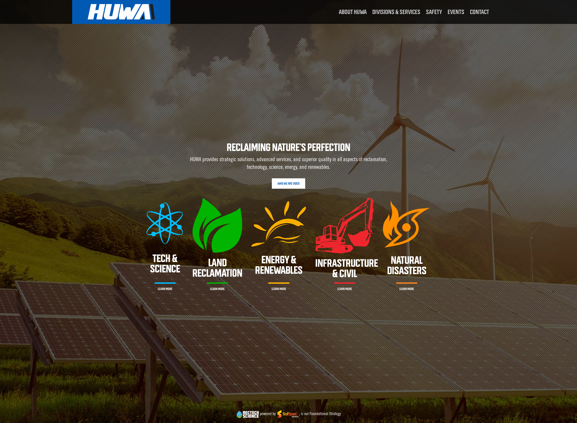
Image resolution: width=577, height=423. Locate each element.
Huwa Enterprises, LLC (121, 12)
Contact (479, 12)
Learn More (165, 289)
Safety (434, 12)
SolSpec (288, 414)
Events (456, 12)
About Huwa (353, 12)
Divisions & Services (396, 12)
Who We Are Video (288, 183)
